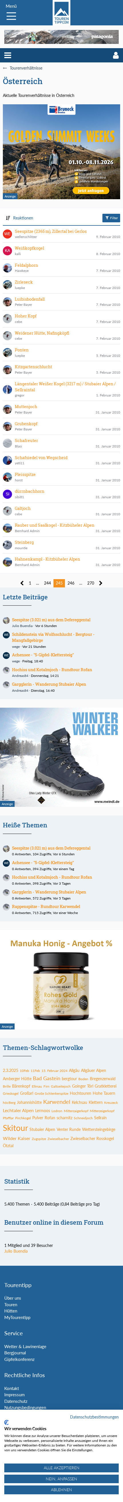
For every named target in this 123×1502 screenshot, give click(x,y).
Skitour (15, 1128)
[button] (8, 55)
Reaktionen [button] (23, 217)
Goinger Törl (82, 1086)
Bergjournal (15, 1352)
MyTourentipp (17, 1317)
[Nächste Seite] (101, 583)
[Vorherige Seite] (22, 583)
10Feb (24, 1071)
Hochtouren (80, 1093)
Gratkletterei (105, 1086)
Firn (46, 1086)
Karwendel (56, 1101)
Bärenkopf (21, 1086)
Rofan (50, 1117)
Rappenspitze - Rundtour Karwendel (46, 906)
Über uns (12, 1297)
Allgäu (74, 1070)
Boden (83, 1079)
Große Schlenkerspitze (51, 1093)
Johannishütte (29, 1102)
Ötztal (8, 1145)
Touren (10, 1304)
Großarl (26, 1093)
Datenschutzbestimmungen (94, 1417)
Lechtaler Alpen (18, 1110)
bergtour (69, 1078)
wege (16, 646)
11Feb (35, 1071)
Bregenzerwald (103, 1078)
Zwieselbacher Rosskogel (92, 1138)
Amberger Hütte (17, 1078)
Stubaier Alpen (42, 1129)
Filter (113, 218)
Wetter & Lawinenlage (25, 1346)
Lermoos (42, 1110)
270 (90, 583)
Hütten (10, 1310)
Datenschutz (15, 1401)
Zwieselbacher (58, 1139)
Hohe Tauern (104, 1093)
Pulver (37, 1117)
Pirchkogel (23, 1118)
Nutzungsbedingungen (25, 1407)
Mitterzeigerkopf (102, 1111)
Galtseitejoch (61, 1086)
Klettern (96, 1102)
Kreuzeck (111, 1102)
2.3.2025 (10, 1070)
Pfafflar (8, 1118)
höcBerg (9, 1102)
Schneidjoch (83, 1118)
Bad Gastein (46, 1078)
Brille (7, 1086)
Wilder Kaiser (16, 1138)
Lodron (56, 1111)
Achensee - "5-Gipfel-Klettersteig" (43, 655)
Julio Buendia (22, 626)
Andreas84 (20, 675)
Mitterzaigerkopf (76, 1111)
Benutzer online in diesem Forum (54, 1222)
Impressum (14, 1394)
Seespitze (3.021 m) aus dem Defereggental (51, 619)
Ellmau (37, 1086)
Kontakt (11, 1388)
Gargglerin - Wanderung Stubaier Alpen (49, 684)
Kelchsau (79, 1102)
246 (71, 583)
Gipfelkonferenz (19, 1359)
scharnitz (64, 1117)
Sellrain (100, 1117)
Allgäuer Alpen (93, 1070)
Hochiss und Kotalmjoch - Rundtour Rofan (52, 669)
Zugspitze (39, 1139)
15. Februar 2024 (54, 1071)
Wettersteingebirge (98, 1129)
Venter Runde (69, 1129)
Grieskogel (11, 1093)
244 (47, 583)
